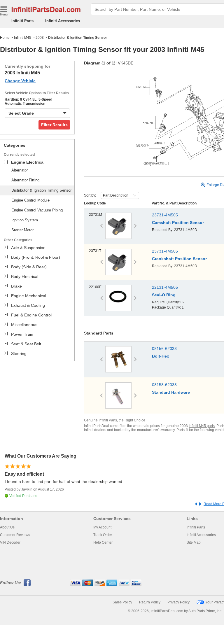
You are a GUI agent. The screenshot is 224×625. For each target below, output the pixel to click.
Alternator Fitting (25, 180)
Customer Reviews (15, 535)
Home (5, 38)
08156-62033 (164, 348)
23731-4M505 (165, 215)
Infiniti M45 (22, 38)
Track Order (102, 535)
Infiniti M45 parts (202, 426)
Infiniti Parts (22, 21)
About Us (7, 527)
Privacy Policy (178, 602)
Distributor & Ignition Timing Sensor (41, 190)
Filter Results (54, 124)
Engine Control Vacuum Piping (37, 210)
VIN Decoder (10, 542)
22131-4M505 (165, 287)
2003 (40, 38)
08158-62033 (164, 384)
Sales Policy (122, 602)
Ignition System (24, 220)
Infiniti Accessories (62, 21)
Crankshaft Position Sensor (179, 258)
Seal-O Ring (164, 295)
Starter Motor (22, 230)
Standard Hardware (171, 392)
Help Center (103, 542)
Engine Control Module (30, 200)
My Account (102, 527)
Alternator (19, 170)
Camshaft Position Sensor (178, 222)
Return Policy (149, 602)
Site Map (194, 542)
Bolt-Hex (160, 356)
